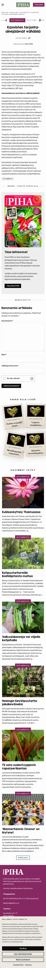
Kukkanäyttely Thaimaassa (21, 512)
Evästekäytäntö (18, 965)
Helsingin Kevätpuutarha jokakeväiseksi (19, 702)
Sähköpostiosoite (10, 365)
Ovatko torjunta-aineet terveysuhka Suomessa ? (14, 424)
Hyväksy (23, 948)
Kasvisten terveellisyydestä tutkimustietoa (36, 452)
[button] (4, 5)
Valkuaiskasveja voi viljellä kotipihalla (21, 638)
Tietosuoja (28, 965)
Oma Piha (5, 12)
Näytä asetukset (23, 959)
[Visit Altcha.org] (31, 378)
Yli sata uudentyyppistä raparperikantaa (19, 766)
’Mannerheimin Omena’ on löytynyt (20, 830)
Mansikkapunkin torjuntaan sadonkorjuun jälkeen (14, 453)
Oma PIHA (29, 44)
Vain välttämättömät (23, 954)
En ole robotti (13, 378)
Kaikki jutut (23, 857)
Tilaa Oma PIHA (12, 286)
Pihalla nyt (14, 12)
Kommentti (7, 320)
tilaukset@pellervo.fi (11, 903)
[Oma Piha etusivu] (23, 5)
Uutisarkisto (25, 12)
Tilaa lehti (38, 4)
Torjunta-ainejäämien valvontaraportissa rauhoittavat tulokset (35, 424)
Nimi (4, 354)
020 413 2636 (8, 898)
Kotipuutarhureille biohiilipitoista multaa (17, 574)
